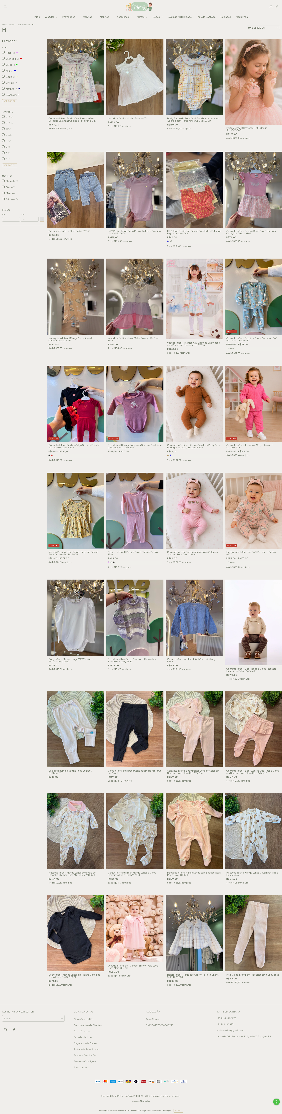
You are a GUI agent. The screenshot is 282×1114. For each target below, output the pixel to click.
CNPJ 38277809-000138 (159, 1025)
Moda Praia (242, 16)
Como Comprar (82, 1031)
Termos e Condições (85, 1061)
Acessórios (123, 16)
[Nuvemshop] (141, 1101)
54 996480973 (225, 1024)
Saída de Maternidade (180, 16)
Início (37, 16)
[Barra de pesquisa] (5, 6)
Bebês (156, 16)
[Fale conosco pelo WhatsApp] (276, 1102)
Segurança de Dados (85, 1043)
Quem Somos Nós (84, 1019)
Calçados (225, 16)
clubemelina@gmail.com (230, 1030)
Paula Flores (152, 1019)
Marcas (141, 16)
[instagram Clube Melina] (5, 1029)
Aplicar (42, 219)
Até (23, 214)
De (3, 214)
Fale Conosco (81, 1067)
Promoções (68, 16)
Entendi (178, 1110)
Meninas (87, 16)
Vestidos (50, 16)
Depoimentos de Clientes (88, 1025)
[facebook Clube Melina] (14, 1029)
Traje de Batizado (206, 16)
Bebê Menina (24, 24)
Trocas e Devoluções (85, 1055)
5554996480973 (226, 1018)
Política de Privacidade (86, 1049)
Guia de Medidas (83, 1037)
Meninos (104, 16)
